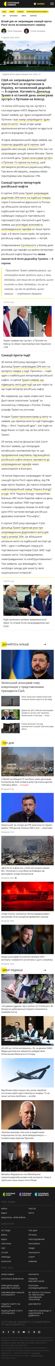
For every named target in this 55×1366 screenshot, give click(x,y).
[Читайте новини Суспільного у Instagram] (19, 1332)
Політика (6, 1243)
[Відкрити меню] (52, 3)
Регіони (33, 1235)
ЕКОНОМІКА (14, 16)
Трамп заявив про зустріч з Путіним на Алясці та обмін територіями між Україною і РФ (27, 344)
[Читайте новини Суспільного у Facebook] (8, 1332)
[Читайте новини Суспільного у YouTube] (24, 1332)
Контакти (34, 1274)
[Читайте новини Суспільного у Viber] (29, 1332)
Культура (6, 1261)
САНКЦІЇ (20, 12)
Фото (31, 1213)
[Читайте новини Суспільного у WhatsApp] (39, 1332)
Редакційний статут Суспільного (12, 1312)
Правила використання (36, 1280)
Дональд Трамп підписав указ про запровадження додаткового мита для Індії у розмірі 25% (24, 532)
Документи (35, 1304)
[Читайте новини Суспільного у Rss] (3, 1332)
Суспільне (36, 1353)
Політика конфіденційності (38, 1286)
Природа (5, 1257)
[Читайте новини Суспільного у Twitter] (14, 1332)
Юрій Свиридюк (15, 31)
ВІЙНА (24, 16)
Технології (34, 1252)
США (4, 12)
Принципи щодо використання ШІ (10, 1286)
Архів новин (7, 1274)
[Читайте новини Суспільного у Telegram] (34, 1332)
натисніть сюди (37, 1355)
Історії (4, 1252)
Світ (3, 1248)
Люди (32, 1248)
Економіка (34, 1243)
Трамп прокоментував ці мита (29, 416)
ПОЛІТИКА (33, 16)
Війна (4, 1208)
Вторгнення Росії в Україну (37, 12)
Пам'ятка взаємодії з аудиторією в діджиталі (40, 1313)
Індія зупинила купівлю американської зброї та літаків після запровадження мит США (26, 623)
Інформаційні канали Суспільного (12, 1293)
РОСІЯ (12, 12)
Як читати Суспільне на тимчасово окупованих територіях (40, 1296)
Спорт (32, 1257)
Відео (4, 1213)
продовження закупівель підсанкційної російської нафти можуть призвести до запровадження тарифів (25, 459)
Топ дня (33, 1230)
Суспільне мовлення (12, 1279)
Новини (33, 1261)
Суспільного (28, 245)
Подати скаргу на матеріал (10, 1305)
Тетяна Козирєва (37, 31)
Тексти (32, 1208)
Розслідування (37, 1239)
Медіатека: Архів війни (13, 1217)
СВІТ (4, 16)
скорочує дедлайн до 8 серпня (20, 144)
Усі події (5, 1230)
